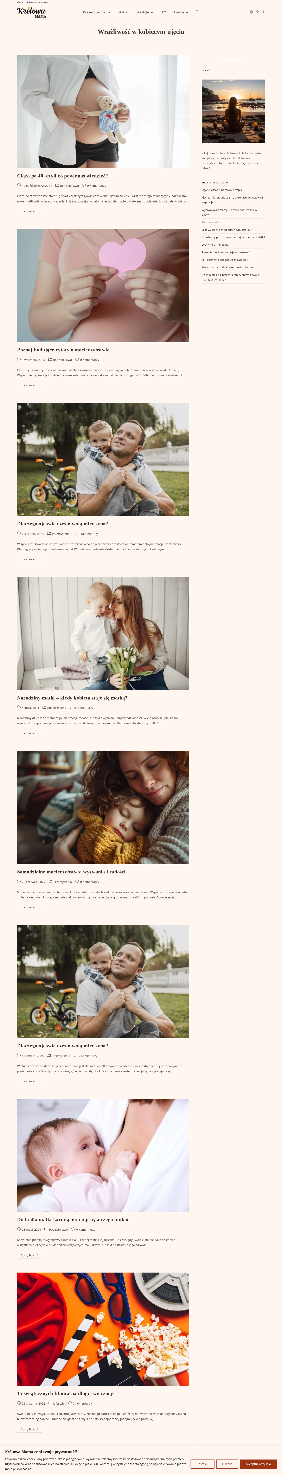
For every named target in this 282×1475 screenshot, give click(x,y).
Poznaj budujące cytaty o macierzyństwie (63, 349)
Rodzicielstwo (69, 186)
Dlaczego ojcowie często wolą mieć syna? (62, 523)
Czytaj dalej (31, 212)
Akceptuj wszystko (258, 1464)
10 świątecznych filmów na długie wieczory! (228, 267)
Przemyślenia (61, 534)
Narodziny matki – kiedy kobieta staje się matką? (72, 698)
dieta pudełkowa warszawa (32, 2)
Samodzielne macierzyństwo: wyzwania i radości (71, 871)
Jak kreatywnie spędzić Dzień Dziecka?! (225, 260)
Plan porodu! (210, 222)
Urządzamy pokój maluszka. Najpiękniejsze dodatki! (233, 237)
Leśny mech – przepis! (215, 244)
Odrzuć (227, 1464)
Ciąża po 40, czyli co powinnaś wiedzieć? (62, 175)
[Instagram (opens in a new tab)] (263, 12)
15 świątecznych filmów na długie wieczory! (66, 1393)
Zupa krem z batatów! (215, 182)
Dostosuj (203, 1464)
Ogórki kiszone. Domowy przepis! (222, 190)
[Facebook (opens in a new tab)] (251, 12)
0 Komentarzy (96, 186)
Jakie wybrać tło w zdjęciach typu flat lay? (227, 230)
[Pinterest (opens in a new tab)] (257, 12)
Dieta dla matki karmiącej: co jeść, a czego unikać (73, 1219)
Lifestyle (59, 1403)
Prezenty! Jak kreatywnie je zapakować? (226, 252)
